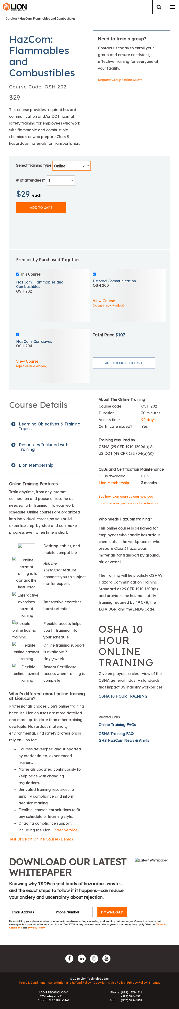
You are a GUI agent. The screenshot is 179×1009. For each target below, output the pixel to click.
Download (112, 912)
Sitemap (155, 982)
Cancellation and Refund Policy (69, 982)
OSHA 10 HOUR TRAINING (123, 696)
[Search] (159, 7)
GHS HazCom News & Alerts (124, 740)
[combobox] (71, 166)
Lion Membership (114, 482)
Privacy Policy (36, 927)
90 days (148, 419)
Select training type (34, 165)
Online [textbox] (69, 166)
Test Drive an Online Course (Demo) (41, 839)
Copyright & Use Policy (109, 982)
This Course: (30, 274)
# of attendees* (30, 180)
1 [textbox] (49, 180)
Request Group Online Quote (120, 80)
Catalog (11, 18)
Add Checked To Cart (124, 363)
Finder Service (64, 830)
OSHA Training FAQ (116, 733)
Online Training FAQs (117, 724)
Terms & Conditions (32, 982)
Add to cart (41, 208)
